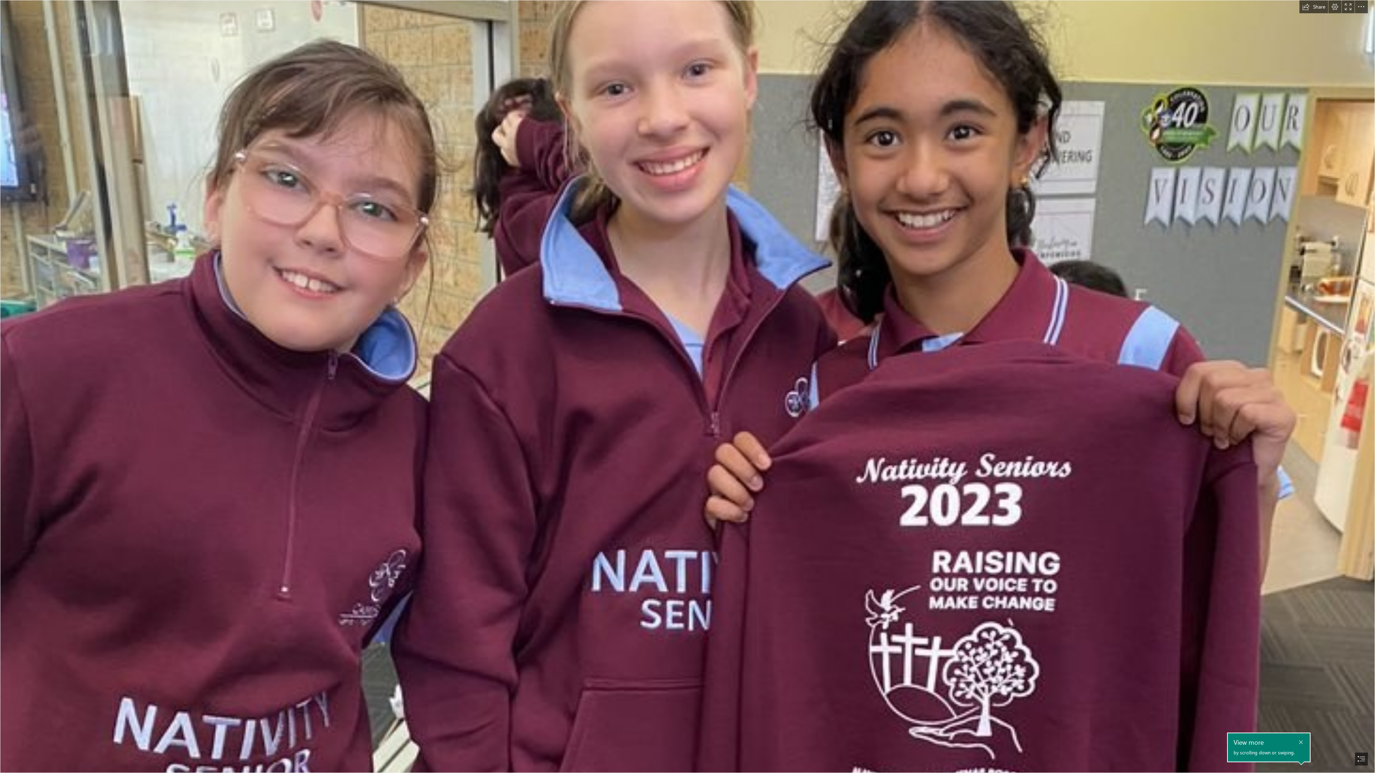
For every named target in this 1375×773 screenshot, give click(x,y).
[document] (687, 386)
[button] (1313, 6)
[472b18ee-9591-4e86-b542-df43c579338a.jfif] (687, 386)
